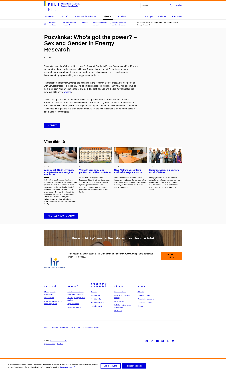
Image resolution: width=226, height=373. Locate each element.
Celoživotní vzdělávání (99, 285)
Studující (149, 16)
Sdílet (53, 125)
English (178, 5)
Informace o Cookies (91, 327)
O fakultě (140, 292)
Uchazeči (73, 286)
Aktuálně (50, 286)
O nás (141, 286)
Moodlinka (64, 327)
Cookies (60, 344)
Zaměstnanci (162, 16)
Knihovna (54, 327)
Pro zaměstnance (97, 302)
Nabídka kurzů (96, 306)
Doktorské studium (74, 307)
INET (79, 327)
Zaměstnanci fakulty (144, 302)
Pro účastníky (96, 299)
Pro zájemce (95, 295)
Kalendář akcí (49, 298)
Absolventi (177, 16)
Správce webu (49, 344)
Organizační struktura (145, 299)
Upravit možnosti (66, 367)
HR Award (118, 311)
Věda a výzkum (120, 292)
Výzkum (118, 286)
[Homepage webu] (62, 6)
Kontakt (140, 306)
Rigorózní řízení (73, 304)
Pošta (46, 327)
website (67, 92)
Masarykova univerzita (58, 341)
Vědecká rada (119, 301)
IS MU (72, 327)
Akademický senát (144, 295)
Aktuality (94, 292)
